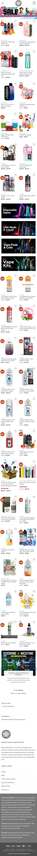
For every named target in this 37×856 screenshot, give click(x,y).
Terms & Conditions (7, 782)
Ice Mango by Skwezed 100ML (7, 550)
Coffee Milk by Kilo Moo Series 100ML (8, 166)
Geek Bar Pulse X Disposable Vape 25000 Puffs (8, 74)
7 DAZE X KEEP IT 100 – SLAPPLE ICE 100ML (8, 390)
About (3, 772)
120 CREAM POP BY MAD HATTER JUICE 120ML (27, 297)
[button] (2, 3)
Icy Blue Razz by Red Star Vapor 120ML (8, 613)
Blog (2, 775)
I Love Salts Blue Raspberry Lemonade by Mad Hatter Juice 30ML (27, 519)
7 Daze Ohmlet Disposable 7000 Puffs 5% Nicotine (9, 359)
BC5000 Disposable (25, 135)
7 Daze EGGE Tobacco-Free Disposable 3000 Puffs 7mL (27, 327)
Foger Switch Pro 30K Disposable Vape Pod (25, 73)
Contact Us (5, 789)
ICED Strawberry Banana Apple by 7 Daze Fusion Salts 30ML (26, 582)
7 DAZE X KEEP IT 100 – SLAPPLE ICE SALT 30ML (26, 390)
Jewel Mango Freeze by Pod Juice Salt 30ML (27, 613)
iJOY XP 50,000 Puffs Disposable (25, 166)
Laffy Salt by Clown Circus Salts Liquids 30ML (27, 643)
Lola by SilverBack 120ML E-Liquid (27, 196)
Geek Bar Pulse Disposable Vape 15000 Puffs (27, 42)
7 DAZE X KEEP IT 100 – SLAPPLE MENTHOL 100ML (8, 421)
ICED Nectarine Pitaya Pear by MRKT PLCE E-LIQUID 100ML (9, 582)
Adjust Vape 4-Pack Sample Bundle (27, 483)
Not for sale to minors (8, 779)
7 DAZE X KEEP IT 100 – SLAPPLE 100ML (26, 359)
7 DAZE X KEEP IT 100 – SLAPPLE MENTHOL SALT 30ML (27, 421)
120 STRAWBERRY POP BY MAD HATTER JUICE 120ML (9, 328)
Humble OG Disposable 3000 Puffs (8, 42)
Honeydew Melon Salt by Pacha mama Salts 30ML (8, 518)
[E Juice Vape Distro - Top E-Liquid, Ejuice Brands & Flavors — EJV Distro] (18, 3)
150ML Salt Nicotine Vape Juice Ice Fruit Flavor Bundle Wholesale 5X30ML (9, 484)
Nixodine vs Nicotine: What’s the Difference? (18, 673)
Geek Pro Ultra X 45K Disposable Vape (7, 105)
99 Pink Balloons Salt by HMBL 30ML (26, 452)
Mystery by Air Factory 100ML (8, 196)
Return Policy (5, 786)
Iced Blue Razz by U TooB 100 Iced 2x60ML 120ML (26, 550)
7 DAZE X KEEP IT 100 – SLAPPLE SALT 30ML (8, 452)
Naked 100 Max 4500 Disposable (7, 135)
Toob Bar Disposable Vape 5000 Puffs (27, 105)
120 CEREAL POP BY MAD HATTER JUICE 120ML (9, 297)
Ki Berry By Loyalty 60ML (8, 643)
